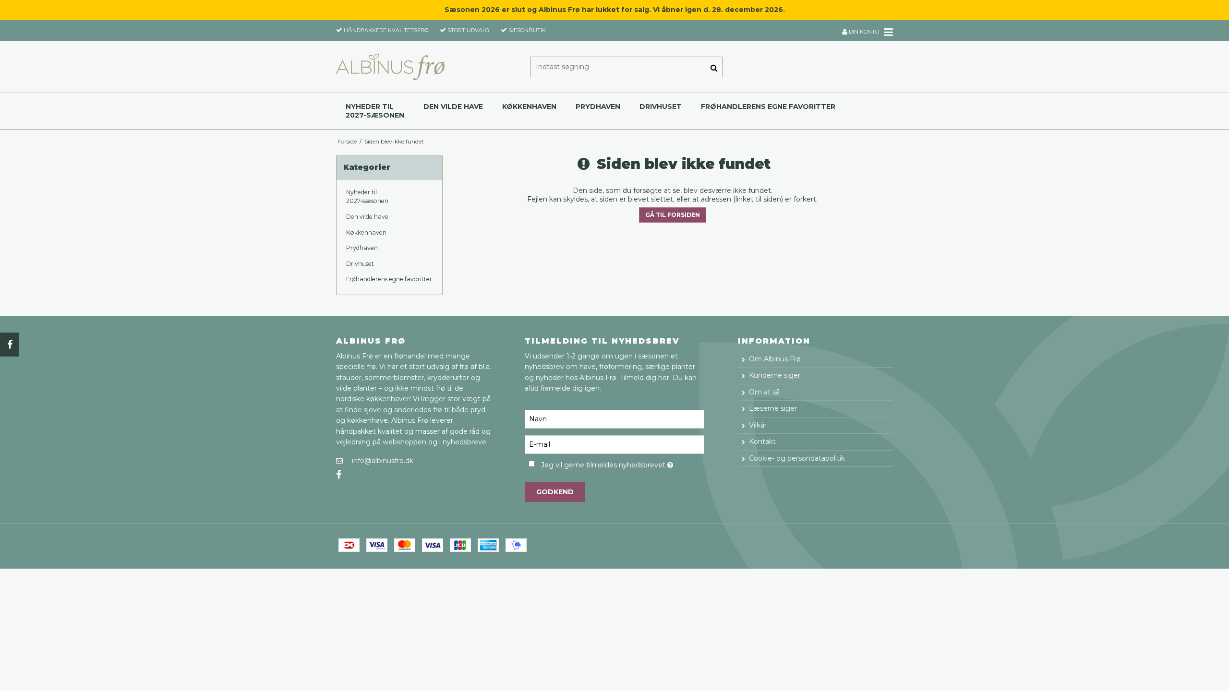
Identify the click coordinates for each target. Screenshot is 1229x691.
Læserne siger (773, 408)
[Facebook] (9, 345)
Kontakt (762, 441)
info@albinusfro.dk (382, 460)
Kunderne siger (774, 375)
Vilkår (758, 425)
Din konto (863, 31)
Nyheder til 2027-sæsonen (375, 110)
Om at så (764, 392)
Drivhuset (660, 106)
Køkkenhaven (529, 106)
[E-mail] (614, 444)
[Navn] (614, 419)
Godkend (555, 492)
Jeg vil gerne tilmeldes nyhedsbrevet (622, 463)
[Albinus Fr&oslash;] (390, 66)
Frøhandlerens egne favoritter (768, 106)
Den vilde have (453, 106)
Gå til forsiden (672, 214)
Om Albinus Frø (775, 359)
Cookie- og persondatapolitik (797, 458)
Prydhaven (598, 106)
